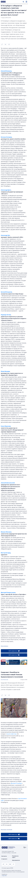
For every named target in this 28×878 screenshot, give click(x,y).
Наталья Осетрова (6, 137)
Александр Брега (6, 190)
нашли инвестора (12, 734)
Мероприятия (16, 860)
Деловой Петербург (16, 783)
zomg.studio (4, 875)
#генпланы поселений (6, 829)
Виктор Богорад (6, 553)
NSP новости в (13, 651)
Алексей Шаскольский (8, 483)
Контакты (4, 856)
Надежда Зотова (6, 315)
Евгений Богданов (6, 292)
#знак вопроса (4, 646)
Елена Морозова (6, 426)
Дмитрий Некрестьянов (8, 592)
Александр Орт (5, 235)
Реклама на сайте (15, 856)
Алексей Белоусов (6, 71)
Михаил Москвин (6, 532)
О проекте (4, 859)
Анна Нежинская (4, 679)
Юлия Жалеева (5, 371)
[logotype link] (4, 2)
